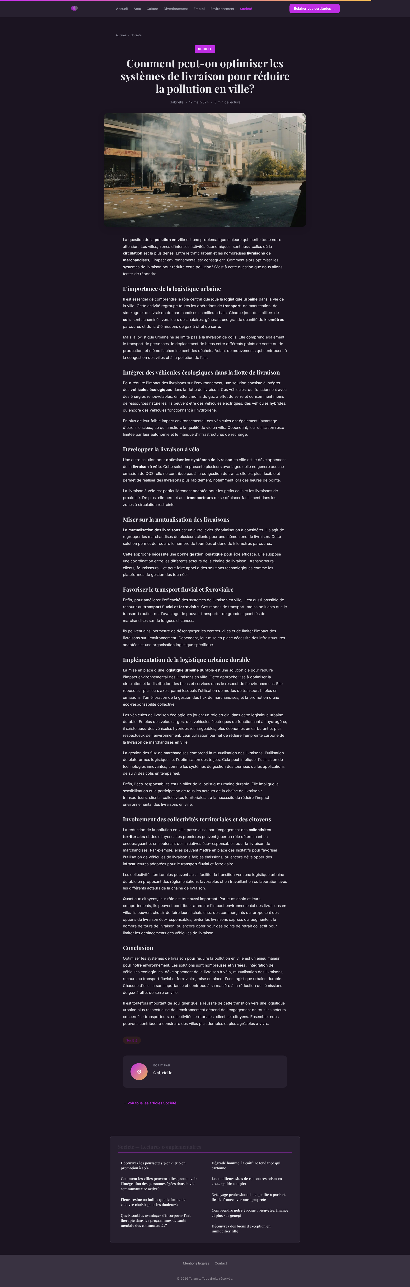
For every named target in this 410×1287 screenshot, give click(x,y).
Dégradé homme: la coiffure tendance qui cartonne (246, 1165)
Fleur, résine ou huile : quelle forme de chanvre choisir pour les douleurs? (153, 1202)
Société (246, 8)
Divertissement (176, 8)
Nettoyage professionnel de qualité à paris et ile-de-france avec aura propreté (248, 1197)
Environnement (222, 8)
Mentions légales (196, 1263)
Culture (152, 8)
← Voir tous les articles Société (149, 1103)
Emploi (199, 8)
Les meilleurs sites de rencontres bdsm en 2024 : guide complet (247, 1181)
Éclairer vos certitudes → (314, 8)
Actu (137, 8)
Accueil (122, 8)
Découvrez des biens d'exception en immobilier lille (241, 1228)
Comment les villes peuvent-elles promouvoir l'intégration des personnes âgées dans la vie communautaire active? (159, 1183)
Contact (221, 1263)
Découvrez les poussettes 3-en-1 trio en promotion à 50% (153, 1165)
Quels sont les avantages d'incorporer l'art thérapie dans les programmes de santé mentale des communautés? (156, 1220)
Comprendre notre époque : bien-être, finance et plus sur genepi (250, 1213)
